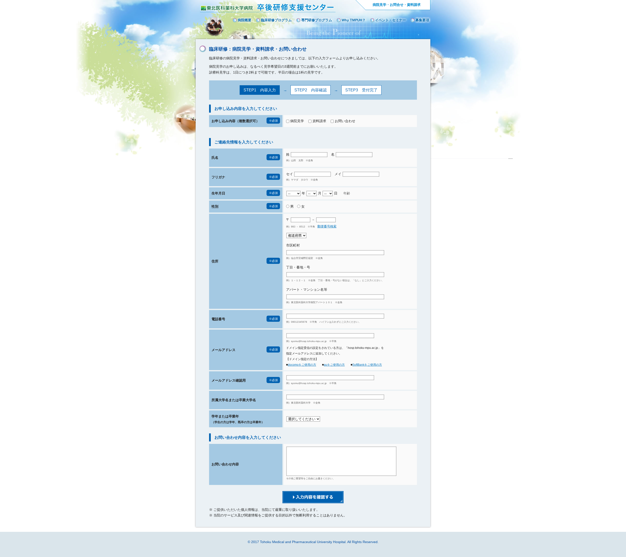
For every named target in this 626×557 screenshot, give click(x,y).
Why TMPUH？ (354, 20)
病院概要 (244, 20)
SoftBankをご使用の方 (367, 364)
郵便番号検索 (326, 226)
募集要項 (422, 20)
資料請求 (319, 121)
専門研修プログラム (316, 20)
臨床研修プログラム (276, 20)
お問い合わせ (345, 121)
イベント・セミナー (390, 20)
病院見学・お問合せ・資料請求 (397, 5)
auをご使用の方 (334, 364)
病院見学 (297, 121)
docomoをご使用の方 (302, 364)
